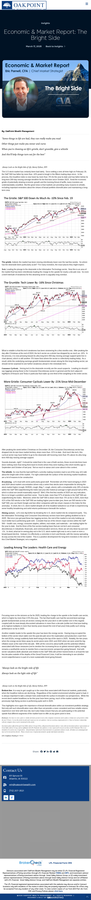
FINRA (58, 873)
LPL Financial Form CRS (60, 863)
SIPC (67, 873)
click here (58, 891)
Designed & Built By (37, 897)
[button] (87, 3)
